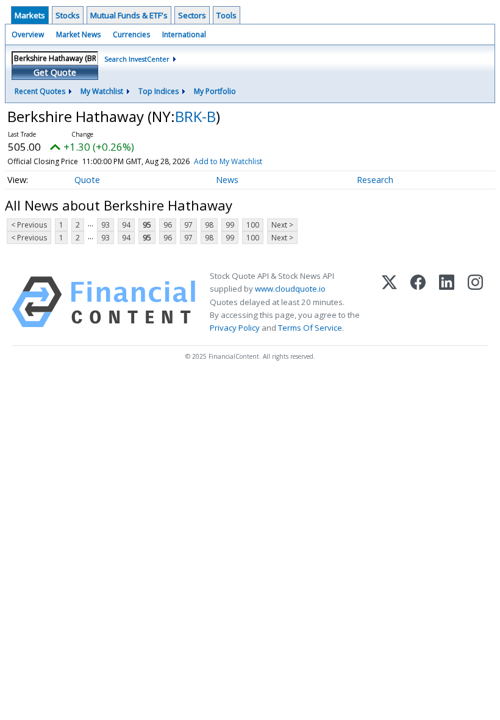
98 (209, 225)
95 (147, 225)
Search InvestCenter (137, 58)
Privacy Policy (235, 327)
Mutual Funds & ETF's (129, 15)
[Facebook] (417, 302)
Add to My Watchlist (228, 161)
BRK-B (195, 116)
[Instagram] (475, 302)
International (184, 34)
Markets (30, 15)
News (227, 179)
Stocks (67, 15)
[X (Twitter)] (389, 302)
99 (230, 225)
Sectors (192, 15)
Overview (28, 34)
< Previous (29, 225)
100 (252, 225)
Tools (226, 15)
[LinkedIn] (446, 302)
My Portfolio (215, 91)
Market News (78, 34)
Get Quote (55, 72)
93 (105, 225)
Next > (282, 225)
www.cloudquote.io (290, 288)
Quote (87, 179)
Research (375, 179)
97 (188, 225)
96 (167, 225)
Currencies (131, 34)
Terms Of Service (310, 327)
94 (126, 225)
